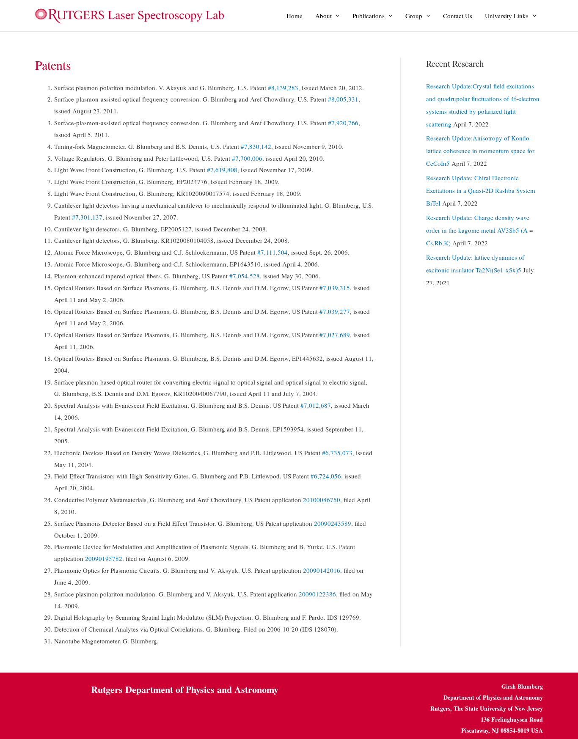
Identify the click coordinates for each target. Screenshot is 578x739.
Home (294, 15)
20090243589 (332, 523)
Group (413, 15)
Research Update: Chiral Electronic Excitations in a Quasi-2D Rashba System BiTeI (480, 190)
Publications (368, 15)
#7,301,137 (87, 217)
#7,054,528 (244, 276)
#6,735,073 (337, 452)
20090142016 (321, 570)
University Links (506, 15)
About (323, 15)
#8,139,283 (283, 87)
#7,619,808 (222, 169)
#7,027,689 (334, 334)
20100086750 (321, 499)
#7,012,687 (315, 405)
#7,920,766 (343, 122)
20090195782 (103, 558)
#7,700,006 (247, 158)
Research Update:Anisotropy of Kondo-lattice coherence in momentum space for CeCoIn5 (480, 151)
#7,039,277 (334, 311)
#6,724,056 (326, 476)
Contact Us (457, 15)
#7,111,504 (272, 252)
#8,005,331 (343, 99)
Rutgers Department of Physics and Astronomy (184, 689)
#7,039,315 (334, 287)
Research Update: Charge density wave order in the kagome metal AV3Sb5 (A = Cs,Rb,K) (479, 230)
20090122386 (317, 594)
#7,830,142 (256, 146)
